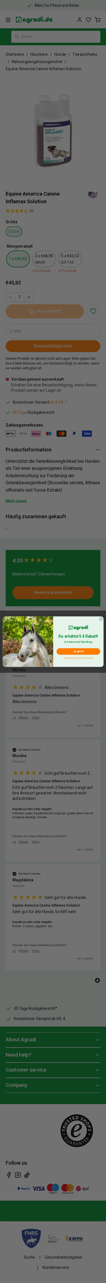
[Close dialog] (100, 618)
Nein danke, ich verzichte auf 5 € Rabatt (78, 657)
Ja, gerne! (78, 651)
